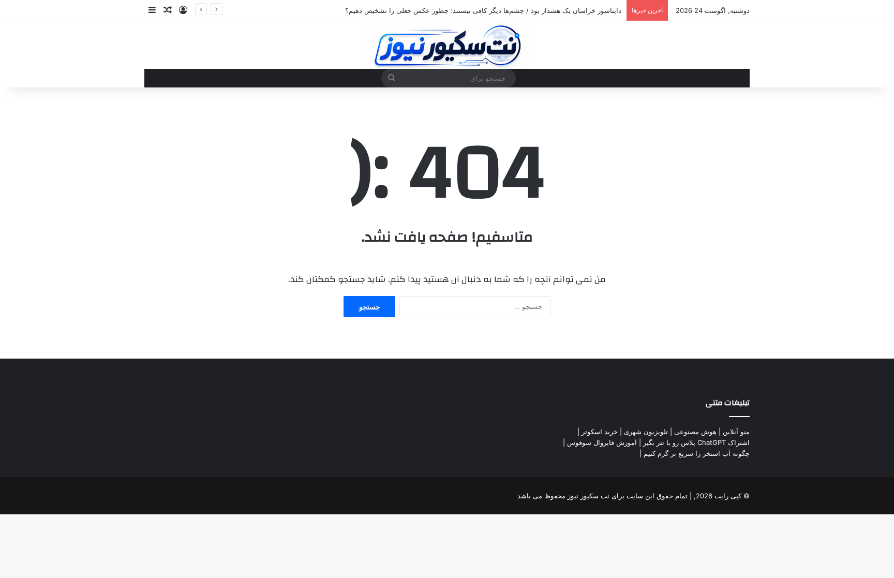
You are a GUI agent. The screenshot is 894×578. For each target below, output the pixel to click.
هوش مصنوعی (695, 431)
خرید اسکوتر (600, 431)
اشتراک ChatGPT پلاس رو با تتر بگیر (696, 442)
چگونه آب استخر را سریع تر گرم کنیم (697, 453)
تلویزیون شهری (646, 431)
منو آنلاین (736, 431)
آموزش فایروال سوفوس (602, 442)
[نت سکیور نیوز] (447, 45)
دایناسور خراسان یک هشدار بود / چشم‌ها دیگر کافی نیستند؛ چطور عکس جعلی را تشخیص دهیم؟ (483, 10)
